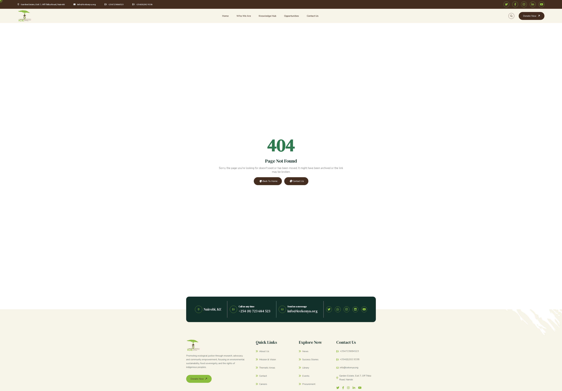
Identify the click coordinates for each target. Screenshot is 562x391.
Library (305, 367)
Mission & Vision (267, 359)
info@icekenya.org (86, 4)
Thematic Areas (267, 367)
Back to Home (269, 181)
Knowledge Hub (267, 16)
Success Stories (310, 359)
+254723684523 (116, 4)
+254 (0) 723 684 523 (254, 311)
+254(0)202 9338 (144, 4)
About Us (264, 351)
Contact (263, 376)
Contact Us (312, 16)
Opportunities (291, 16)
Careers (263, 384)
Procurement (308, 384)
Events (305, 376)
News (305, 351)
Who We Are (244, 16)
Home (225, 16)
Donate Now (530, 16)
